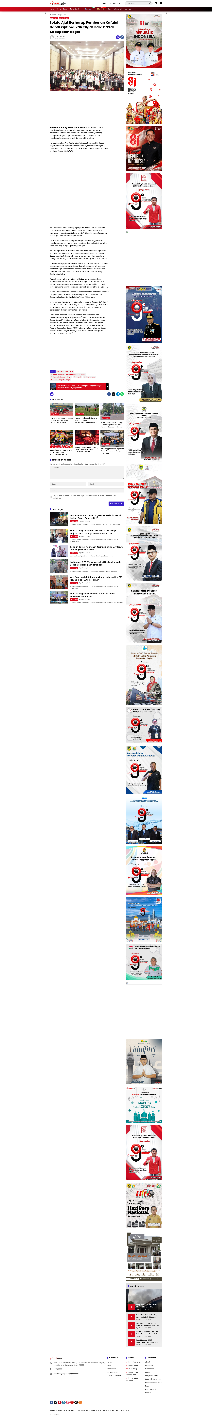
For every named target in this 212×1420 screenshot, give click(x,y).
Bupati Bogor (133, 1365)
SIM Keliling (133, 1369)
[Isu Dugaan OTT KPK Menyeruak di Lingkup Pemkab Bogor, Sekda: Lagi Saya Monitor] (59, 566)
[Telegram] (118, 394)
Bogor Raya (53, 18)
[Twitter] (113, 394)
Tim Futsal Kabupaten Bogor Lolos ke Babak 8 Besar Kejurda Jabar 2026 (61, 420)
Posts (147, 1386)
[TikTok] (76, 1402)
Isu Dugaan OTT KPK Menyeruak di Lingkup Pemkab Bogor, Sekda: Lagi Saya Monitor (95, 563)
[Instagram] (68, 1402)
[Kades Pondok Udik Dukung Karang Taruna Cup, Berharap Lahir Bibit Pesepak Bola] (87, 409)
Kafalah (78, 377)
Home (61, 18)
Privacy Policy (150, 1389)
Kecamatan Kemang (132, 1379)
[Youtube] (72, 1402)
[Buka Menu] (161, 3)
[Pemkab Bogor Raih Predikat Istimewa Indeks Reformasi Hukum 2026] (59, 597)
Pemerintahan (112, 1372)
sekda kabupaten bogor (61, 380)
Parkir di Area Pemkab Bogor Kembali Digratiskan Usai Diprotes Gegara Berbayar (112, 424)
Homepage (149, 1369)
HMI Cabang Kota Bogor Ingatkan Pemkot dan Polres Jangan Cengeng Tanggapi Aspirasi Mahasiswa (147, 1324)
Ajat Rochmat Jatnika (65, 371)
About (147, 1362)
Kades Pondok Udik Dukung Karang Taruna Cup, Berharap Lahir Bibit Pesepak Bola (86, 420)
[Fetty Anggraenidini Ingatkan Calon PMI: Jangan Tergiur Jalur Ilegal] (112, 438)
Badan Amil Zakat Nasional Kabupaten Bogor (69, 374)
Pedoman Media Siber (153, 1382)
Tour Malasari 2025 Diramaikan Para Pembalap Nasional (147, 1341)
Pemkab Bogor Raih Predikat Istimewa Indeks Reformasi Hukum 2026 (92, 595)
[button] (150, 3)
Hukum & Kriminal (114, 1376)
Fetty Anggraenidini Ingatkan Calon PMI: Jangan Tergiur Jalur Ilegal (112, 451)
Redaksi (148, 1393)
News (66, 18)
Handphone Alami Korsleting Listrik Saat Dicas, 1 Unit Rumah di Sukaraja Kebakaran (86, 449)
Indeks (147, 1372)
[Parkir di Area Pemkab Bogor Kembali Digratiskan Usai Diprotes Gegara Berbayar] (112, 411)
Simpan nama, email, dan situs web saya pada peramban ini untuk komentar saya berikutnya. (84, 497)
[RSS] (80, 1402)
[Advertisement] (79, 108)
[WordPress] (64, 1402)
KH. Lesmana (90, 377)
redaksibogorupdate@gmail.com (66, 1373)
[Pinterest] (60, 1402)
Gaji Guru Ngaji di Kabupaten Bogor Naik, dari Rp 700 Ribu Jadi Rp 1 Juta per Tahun (96, 578)
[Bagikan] (122, 37)
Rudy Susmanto (135, 1362)
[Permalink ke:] (52, 37)
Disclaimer (149, 1365)
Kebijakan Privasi (151, 1376)
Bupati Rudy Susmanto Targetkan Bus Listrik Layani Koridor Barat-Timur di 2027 (95, 516)
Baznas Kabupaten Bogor (62, 377)
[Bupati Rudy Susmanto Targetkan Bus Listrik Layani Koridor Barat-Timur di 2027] (59, 519)
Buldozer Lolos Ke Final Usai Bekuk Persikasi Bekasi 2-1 (147, 1333)
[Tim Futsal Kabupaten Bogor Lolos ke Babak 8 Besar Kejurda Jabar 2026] (61, 409)
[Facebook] (109, 394)
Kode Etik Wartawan (153, 1379)
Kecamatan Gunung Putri (132, 1373)
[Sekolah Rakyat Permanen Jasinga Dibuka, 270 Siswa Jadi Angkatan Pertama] (59, 551)
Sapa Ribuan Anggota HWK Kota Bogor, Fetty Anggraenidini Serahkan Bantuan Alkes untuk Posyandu (61, 452)
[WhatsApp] (122, 394)
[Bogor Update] (69, 3)
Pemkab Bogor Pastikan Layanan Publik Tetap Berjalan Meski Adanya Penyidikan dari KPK (93, 532)
